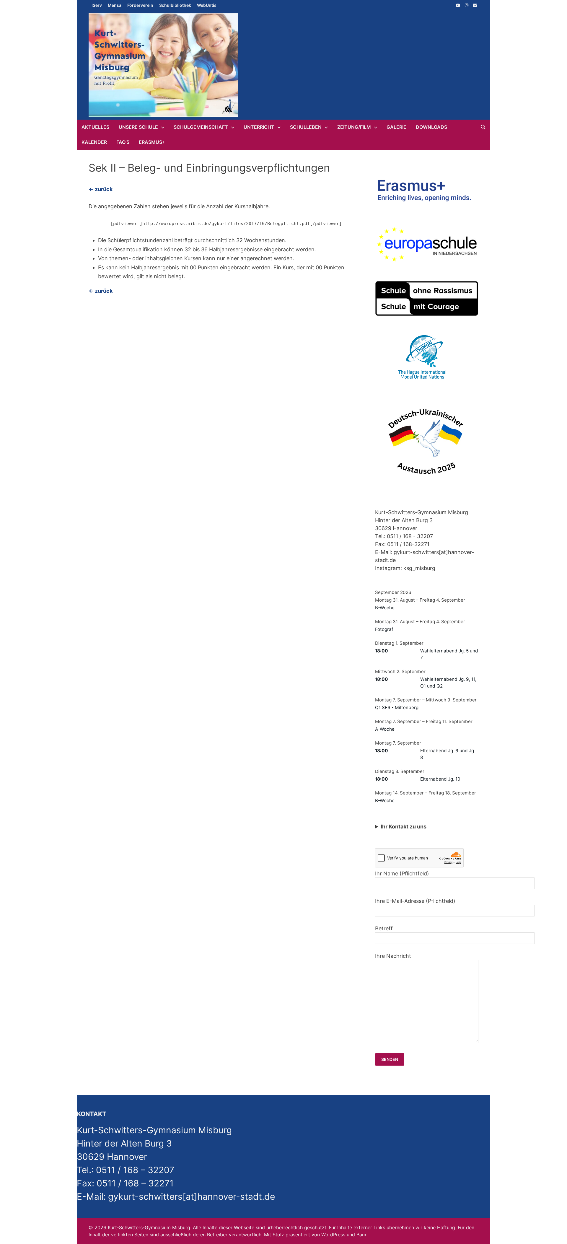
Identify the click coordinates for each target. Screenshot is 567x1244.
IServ (97, 5)
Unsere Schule (138, 127)
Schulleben (306, 127)
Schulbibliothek (175, 5)
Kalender (94, 142)
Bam (361, 1235)
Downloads (431, 127)
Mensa (114, 5)
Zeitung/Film (354, 127)
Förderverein (140, 5)
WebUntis (206, 5)
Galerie (396, 127)
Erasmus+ (152, 142)
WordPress (333, 1235)
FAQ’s (122, 142)
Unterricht (259, 127)
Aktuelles (95, 127)
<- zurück (101, 189)
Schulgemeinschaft (201, 127)
